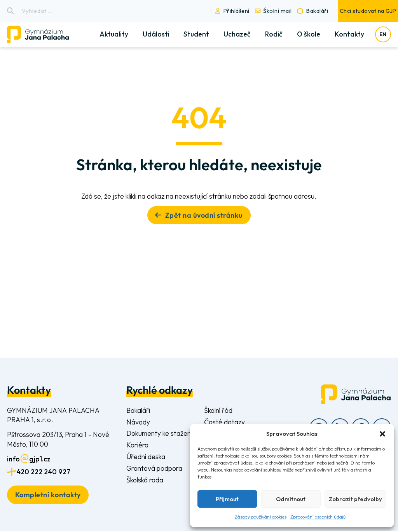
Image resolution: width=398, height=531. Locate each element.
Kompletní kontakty (48, 494)
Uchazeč (237, 34)
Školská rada (144, 479)
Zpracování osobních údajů (318, 517)
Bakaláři (317, 10)
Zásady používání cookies (260, 517)
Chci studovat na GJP (368, 10)
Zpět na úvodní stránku (204, 215)
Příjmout (227, 499)
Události (156, 34)
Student (196, 34)
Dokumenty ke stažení (159, 433)
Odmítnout (290, 499)
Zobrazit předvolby (355, 499)
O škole (308, 34)
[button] (382, 434)
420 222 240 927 (43, 471)
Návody (138, 421)
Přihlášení (236, 10)
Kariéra (137, 444)
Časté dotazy (224, 421)
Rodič (274, 34)
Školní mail (277, 10)
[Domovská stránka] (44, 35)
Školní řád (218, 410)
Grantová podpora (154, 468)
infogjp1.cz (29, 458)
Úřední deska (145, 456)
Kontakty (349, 34)
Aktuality (114, 34)
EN (382, 34)
